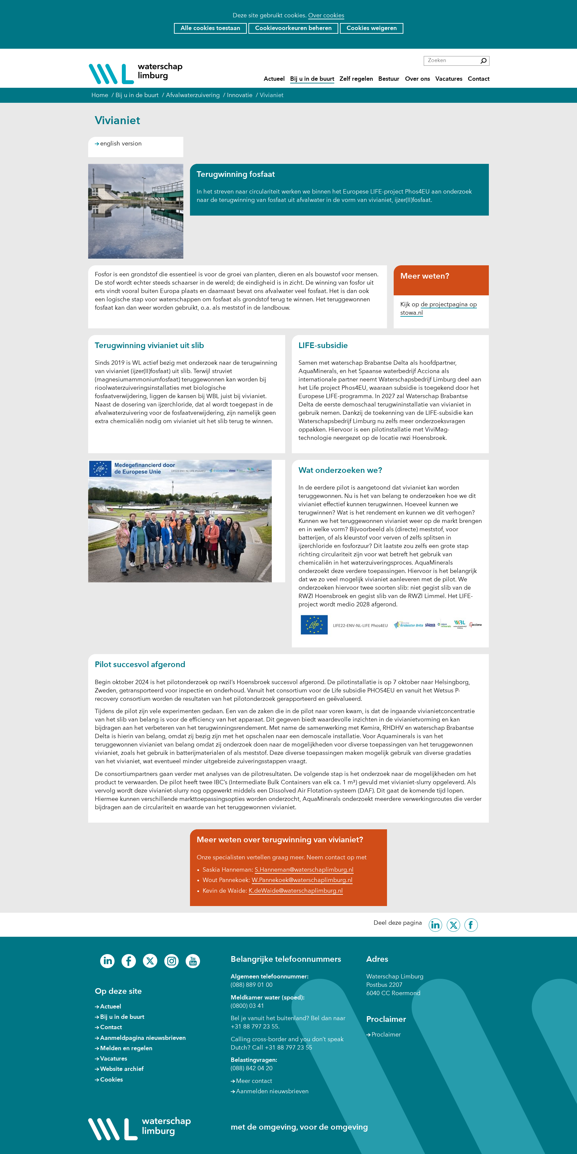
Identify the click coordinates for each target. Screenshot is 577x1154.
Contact (479, 79)
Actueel (274, 79)
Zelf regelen (356, 79)
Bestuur (388, 79)
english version (121, 144)
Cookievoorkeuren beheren (293, 28)
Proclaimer (386, 1035)
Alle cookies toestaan (210, 28)
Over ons (417, 79)
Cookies (111, 1080)
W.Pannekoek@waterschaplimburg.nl (302, 880)
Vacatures (448, 79)
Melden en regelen (126, 1049)
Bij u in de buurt (312, 79)
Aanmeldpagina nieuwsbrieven (143, 1038)
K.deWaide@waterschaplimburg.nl (296, 891)
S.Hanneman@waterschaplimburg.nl (304, 870)
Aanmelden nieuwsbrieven (272, 1092)
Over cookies (326, 16)
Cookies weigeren (372, 28)
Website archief (122, 1069)
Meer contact (254, 1081)
